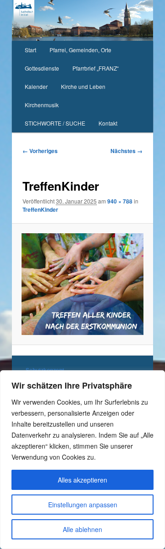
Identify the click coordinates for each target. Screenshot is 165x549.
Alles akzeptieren (82, 479)
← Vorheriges (40, 151)
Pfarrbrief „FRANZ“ (95, 68)
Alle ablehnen (82, 529)
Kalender (36, 86)
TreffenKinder (40, 209)
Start (30, 50)
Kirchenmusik (42, 105)
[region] (82, 459)
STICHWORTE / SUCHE (55, 123)
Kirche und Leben (83, 86)
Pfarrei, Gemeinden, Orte (80, 50)
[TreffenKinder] (82, 284)
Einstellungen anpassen (82, 504)
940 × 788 (119, 201)
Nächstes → (126, 151)
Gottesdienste (42, 68)
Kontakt (108, 123)
